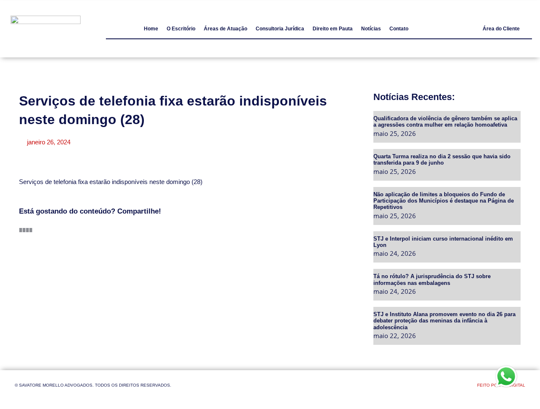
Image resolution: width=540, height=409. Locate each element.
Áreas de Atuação (225, 29)
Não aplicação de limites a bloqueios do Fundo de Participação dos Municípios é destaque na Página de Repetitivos (443, 200)
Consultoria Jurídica (280, 29)
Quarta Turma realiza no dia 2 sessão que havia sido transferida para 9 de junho (441, 159)
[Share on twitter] (24, 230)
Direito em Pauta (333, 29)
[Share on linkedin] (27, 230)
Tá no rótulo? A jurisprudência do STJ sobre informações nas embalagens (432, 279)
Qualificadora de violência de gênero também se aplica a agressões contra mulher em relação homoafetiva (445, 121)
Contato (398, 29)
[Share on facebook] (20, 230)
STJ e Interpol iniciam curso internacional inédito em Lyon (443, 242)
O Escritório (181, 29)
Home (151, 29)
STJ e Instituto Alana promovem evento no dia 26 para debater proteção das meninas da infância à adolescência (444, 320)
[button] (501, 28)
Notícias (371, 29)
